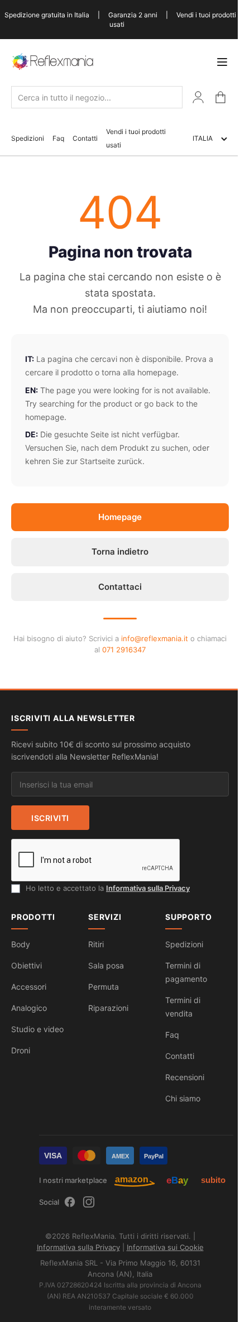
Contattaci (120, 586)
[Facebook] (70, 1202)
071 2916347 (124, 649)
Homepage (120, 517)
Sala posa (106, 965)
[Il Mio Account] (198, 97)
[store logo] (53, 61)
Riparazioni (108, 1008)
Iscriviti (50, 818)
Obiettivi (26, 965)
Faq (58, 138)
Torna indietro (120, 551)
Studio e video (37, 1029)
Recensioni (184, 1077)
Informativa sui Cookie (165, 1247)
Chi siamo (182, 1098)
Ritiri (96, 944)
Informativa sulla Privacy (148, 888)
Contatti (85, 138)
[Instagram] (89, 1202)
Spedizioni (27, 138)
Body (20, 944)
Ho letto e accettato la (108, 888)
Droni (20, 1050)
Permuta (103, 986)
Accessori (28, 986)
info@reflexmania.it (154, 638)
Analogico (29, 1008)
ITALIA (203, 138)
